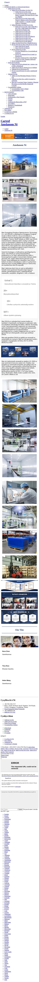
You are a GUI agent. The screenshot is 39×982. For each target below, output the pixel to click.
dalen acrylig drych (9, 750)
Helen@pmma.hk (19, 709)
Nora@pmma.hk (9, 709)
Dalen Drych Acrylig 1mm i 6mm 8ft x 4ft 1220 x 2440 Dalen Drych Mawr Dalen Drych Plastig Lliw (26, 28)
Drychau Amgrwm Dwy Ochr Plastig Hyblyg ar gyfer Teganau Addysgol (26, 58)
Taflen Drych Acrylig (14, 8)
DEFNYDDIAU (9, 92)
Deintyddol (11, 95)
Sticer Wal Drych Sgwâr (22, 46)
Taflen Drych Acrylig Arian (23, 12)
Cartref (6, 5)
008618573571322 (9, 712)
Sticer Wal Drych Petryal (22, 48)
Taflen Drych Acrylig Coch (23, 38)
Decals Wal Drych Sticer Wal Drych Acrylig (24, 44)
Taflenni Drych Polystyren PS (20, 69)
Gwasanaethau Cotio (18, 90)
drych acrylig (18, 748)
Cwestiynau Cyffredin (10, 112)
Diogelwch (11, 107)
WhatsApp (4, 757)
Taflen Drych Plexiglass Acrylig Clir (22, 10)
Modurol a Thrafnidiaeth (15, 105)
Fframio (10, 98)
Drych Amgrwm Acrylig (19, 49)
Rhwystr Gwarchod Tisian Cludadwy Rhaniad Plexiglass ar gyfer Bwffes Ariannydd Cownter (25, 84)
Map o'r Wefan (9, 748)
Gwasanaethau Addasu (14, 87)
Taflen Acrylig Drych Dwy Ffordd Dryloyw (24, 43)
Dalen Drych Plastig (14, 62)
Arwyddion (11, 103)
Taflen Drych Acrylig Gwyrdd (24, 39)
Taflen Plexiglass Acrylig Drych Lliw (22, 25)
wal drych (26, 748)
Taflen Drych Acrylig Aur (22, 35)
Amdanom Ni (8, 108)
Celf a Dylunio (12, 94)
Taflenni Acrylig (12, 74)
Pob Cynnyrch (9, 752)
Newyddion (7, 110)
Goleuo (10, 100)
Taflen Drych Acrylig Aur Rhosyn (25, 36)
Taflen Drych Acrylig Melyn (23, 41)
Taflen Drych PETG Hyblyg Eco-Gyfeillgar (24, 67)
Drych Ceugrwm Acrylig (19, 61)
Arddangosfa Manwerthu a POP (17, 102)
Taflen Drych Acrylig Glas (22, 31)
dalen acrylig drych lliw (22, 750)
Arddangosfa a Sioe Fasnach (16, 97)
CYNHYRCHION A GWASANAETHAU (17, 7)
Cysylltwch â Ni (9, 113)
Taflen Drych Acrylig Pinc (22, 33)
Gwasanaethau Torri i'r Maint (20, 89)
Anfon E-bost (5, 755)
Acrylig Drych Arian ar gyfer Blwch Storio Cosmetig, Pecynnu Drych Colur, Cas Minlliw (26, 15)
